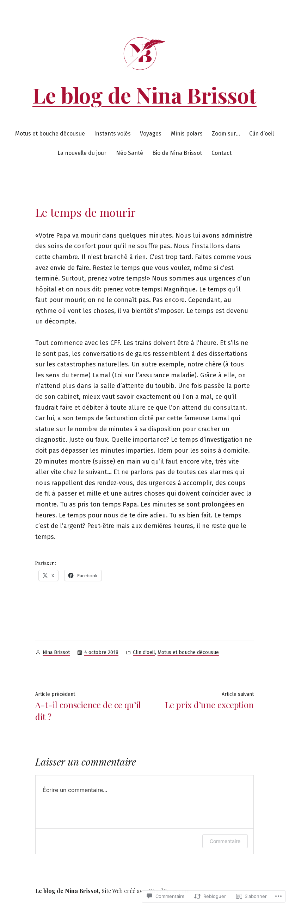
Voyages (150, 133)
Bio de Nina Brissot (177, 153)
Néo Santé (129, 153)
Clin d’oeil (261, 133)
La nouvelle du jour (81, 153)
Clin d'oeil (144, 652)
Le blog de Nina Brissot (144, 95)
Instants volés (112, 133)
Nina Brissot (56, 652)
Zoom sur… (226, 133)
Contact (221, 153)
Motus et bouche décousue (50, 133)
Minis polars (187, 133)
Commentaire (225, 841)
